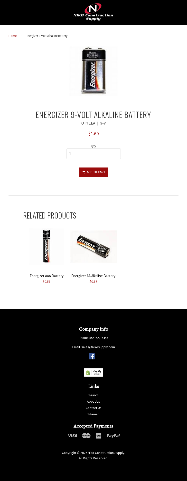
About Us (93, 401)
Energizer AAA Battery (47, 275)
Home (13, 36)
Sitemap (93, 414)
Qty (93, 146)
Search (93, 395)
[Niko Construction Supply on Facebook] (92, 358)
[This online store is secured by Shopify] (93, 375)
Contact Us (94, 408)
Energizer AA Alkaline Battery (93, 275)
